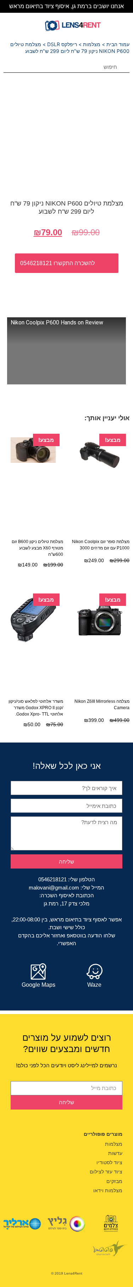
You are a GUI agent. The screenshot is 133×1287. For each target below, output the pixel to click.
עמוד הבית (117, 44)
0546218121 (52, 879)
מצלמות (91, 44)
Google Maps (38, 985)
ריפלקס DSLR (62, 44)
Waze (94, 985)
